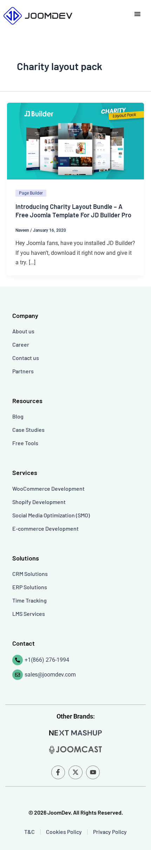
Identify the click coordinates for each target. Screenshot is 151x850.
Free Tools (25, 443)
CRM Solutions (30, 573)
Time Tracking (29, 600)
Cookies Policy (64, 831)
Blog (18, 416)
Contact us (25, 357)
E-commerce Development (45, 528)
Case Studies (28, 429)
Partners (23, 371)
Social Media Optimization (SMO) (51, 515)
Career (20, 344)
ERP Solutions (29, 587)
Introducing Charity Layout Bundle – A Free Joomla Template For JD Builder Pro (73, 211)
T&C (29, 831)
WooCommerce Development (48, 488)
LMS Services (28, 613)
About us (23, 331)
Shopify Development (39, 501)
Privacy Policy (110, 831)
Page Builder (31, 193)
